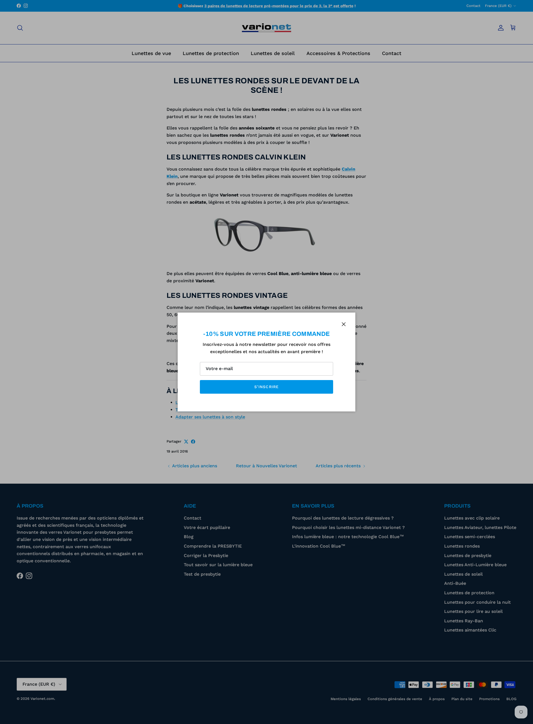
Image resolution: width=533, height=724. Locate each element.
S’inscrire (266, 387)
